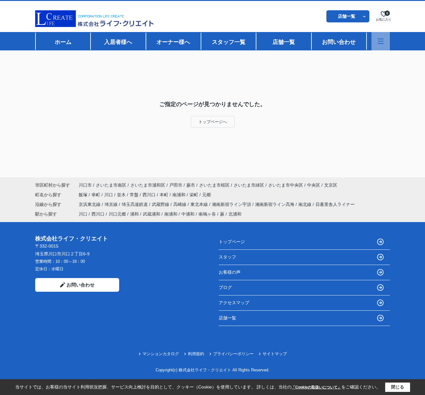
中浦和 (187, 213)
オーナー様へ (173, 42)
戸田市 (175, 185)
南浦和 (179, 194)
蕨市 (190, 185)
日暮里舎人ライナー (335, 204)
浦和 (134, 213)
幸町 (96, 194)
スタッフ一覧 (228, 42)
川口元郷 (117, 213)
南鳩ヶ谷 (207, 213)
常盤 (135, 194)
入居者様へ (118, 42)
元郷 (206, 194)
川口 (109, 194)
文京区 (330, 185)
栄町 (194, 194)
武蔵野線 (161, 204)
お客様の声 (230, 272)
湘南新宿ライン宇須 (232, 204)
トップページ (232, 241)
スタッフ (227, 256)
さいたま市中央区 (285, 185)
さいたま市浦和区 (147, 185)
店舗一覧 (346, 16)
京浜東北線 (90, 204)
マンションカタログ (160, 353)
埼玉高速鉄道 (135, 204)
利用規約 (196, 353)
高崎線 (180, 204)
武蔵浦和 (151, 213)
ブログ (225, 287)
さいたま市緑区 (249, 185)
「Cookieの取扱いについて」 (316, 387)
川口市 (85, 185)
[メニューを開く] (381, 41)
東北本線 (199, 204)
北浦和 (234, 213)
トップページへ (212, 121)
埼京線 (112, 204)
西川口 (149, 194)
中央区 (313, 185)
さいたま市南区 (111, 185)
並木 (122, 194)
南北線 (305, 204)
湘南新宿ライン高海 (275, 204)
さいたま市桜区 (214, 185)
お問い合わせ (339, 42)
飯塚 (84, 194)
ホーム (63, 42)
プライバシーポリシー (233, 353)
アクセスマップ (234, 302)
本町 (165, 194)
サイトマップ (275, 353)
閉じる (397, 386)
